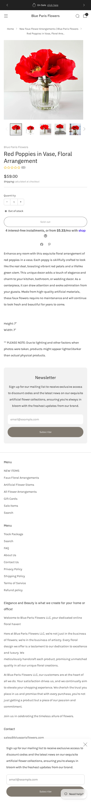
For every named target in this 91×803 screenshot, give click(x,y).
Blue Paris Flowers (45, 16)
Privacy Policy (13, 569)
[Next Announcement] (84, 5)
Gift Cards (11, 499)
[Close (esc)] (85, 744)
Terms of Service (15, 583)
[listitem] (45, 5)
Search (8, 513)
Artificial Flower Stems (19, 485)
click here (52, 5)
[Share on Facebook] (41, 244)
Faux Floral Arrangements (21, 478)
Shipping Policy (14, 576)
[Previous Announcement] (7, 5)
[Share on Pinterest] (49, 244)
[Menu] (6, 16)
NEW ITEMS (11, 471)
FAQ (6, 548)
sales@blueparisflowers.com (24, 737)
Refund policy (13, 590)
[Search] (77, 16)
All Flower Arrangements (20, 492)
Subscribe (46, 791)
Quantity (10, 195)
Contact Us (11, 562)
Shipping (9, 181)
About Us (10, 555)
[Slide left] (7, 129)
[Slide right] (83, 129)
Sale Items (11, 506)
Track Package (13, 534)
